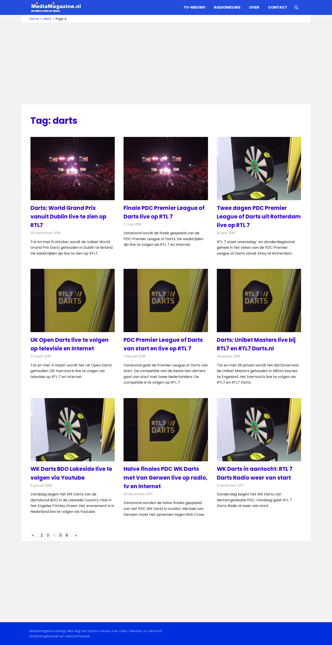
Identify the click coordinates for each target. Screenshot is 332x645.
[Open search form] (297, 7)
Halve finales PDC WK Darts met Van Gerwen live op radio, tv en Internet (166, 477)
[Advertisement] (166, 63)
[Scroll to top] (325, 638)
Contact (277, 7)
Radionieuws (227, 7)
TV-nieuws (194, 7)
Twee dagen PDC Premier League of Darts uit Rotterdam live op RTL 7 (259, 216)
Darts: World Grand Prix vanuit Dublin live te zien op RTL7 (68, 216)
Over (254, 7)
